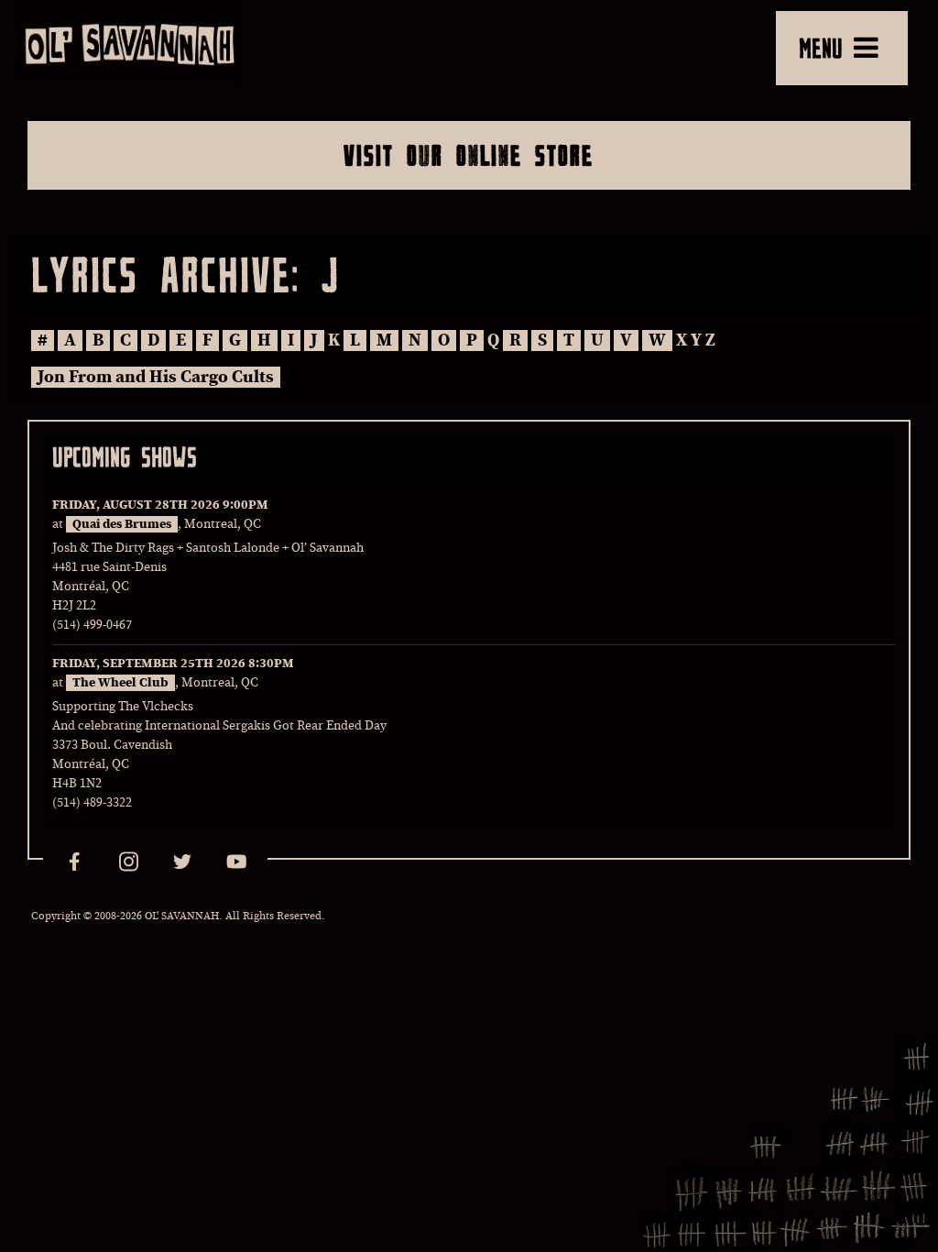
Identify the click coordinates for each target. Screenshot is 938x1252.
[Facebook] (74, 861)
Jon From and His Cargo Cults (156, 377)
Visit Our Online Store (469, 154)
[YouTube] (236, 861)
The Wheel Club (120, 682)
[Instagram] (128, 861)
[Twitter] (182, 861)
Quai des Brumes (121, 524)
